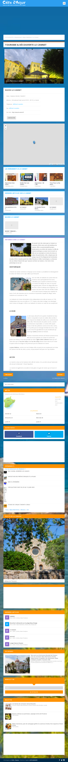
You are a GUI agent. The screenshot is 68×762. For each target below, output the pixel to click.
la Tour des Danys (34, 341)
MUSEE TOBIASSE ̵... (11, 231)
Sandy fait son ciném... (24, 183)
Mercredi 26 (39, 418)
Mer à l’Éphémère (13, 482)
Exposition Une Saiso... (10, 183)
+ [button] (5, 126)
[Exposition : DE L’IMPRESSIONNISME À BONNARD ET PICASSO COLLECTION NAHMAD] (41, 177)
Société (39, 660)
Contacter (11, 118)
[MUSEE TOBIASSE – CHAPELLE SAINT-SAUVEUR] (11, 225)
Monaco (23, 510)
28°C (8, 400)
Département (35, 658)
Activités (38, 657)
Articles (18, 618)
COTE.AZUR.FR (33, 760)
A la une (33, 657)
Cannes (35, 331)
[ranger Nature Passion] (7, 644)
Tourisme (44, 660)
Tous (6, 510)
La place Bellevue (14, 347)
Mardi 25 (38, 413)
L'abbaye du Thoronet (10, 581)
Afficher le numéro (18, 104)
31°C (13, 402)
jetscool (12, 636)
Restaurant (33, 624)
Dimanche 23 (9, 418)
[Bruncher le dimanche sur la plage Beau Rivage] (7, 624)
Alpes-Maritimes (14, 510)
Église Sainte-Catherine (43, 339)
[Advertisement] (34, 19)
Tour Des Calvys (23, 341)
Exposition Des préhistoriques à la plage (22, 476)
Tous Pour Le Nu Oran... (55, 183)
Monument (51, 658)
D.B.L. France (15, 760)
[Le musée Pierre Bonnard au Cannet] (41, 201)
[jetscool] (7, 637)
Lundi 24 (7, 422)
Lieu (46, 658)
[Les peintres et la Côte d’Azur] (11, 201)
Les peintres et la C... (10, 207)
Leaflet (51, 164)
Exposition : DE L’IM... (39, 183)
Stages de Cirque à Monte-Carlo (19, 504)
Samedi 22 (8, 413)
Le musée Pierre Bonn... (40, 207)
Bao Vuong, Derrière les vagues (18, 471)
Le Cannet (23, 207)
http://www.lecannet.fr (18, 112)
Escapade (42, 658)
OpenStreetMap (61, 164)
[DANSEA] (7, 617)
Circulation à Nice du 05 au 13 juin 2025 (21, 487)
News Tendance (24, 618)
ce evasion (13, 630)
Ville (49, 660)
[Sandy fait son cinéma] (26, 177)
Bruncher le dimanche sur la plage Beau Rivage (23, 623)
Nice (30, 624)
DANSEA (12, 616)
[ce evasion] (7, 631)
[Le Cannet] (26, 201)
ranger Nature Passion (16, 643)
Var (28, 510)
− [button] (5, 128)
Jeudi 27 (38, 422)
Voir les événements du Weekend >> (15, 469)
